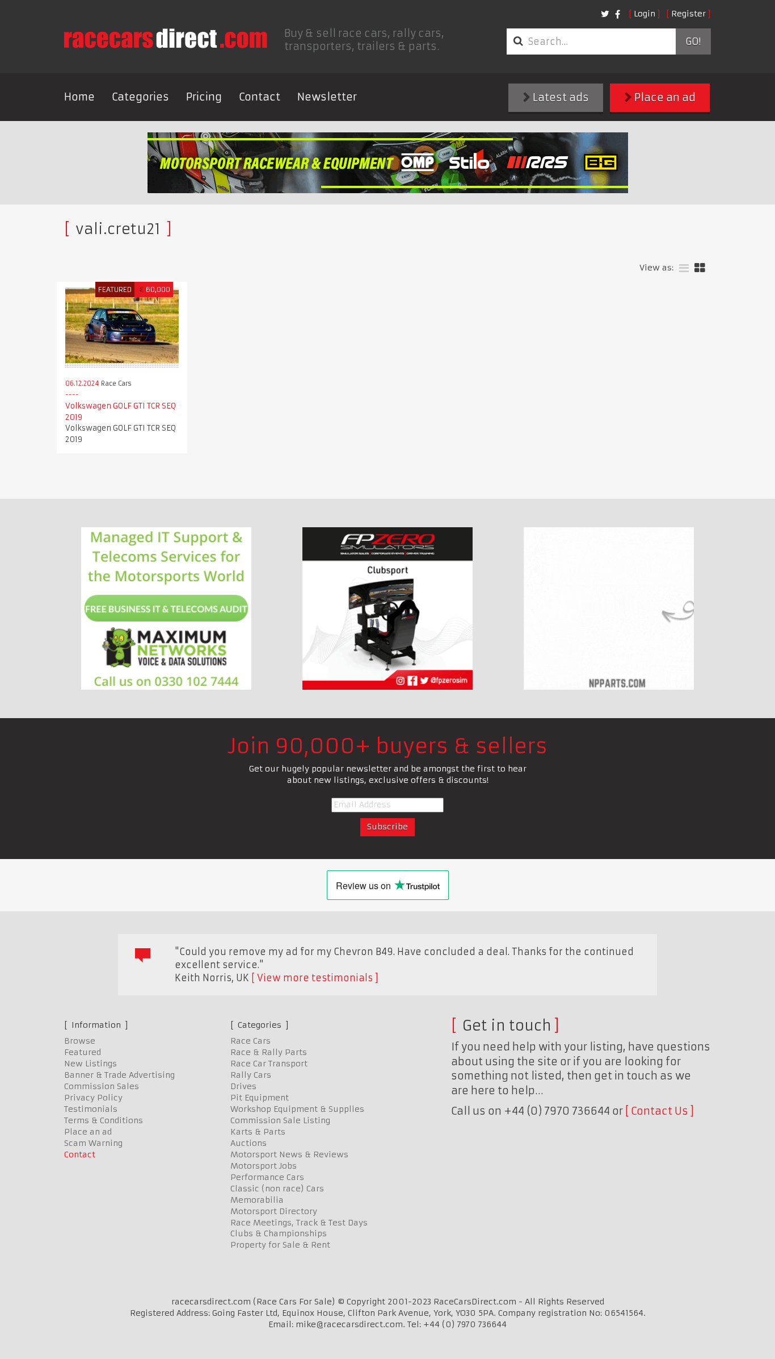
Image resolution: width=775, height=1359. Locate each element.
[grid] (699, 268)
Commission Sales (101, 1086)
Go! (693, 41)
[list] (684, 268)
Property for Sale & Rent (280, 1245)
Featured (82, 1052)
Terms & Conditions (103, 1120)
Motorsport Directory (273, 1211)
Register (688, 14)
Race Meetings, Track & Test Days (299, 1223)
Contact (259, 96)
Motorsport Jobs (263, 1166)
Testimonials (90, 1109)
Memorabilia (257, 1200)
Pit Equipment (259, 1098)
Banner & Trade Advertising (119, 1075)
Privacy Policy (93, 1098)
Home (79, 96)
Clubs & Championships (278, 1233)
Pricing (204, 96)
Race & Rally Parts (268, 1052)
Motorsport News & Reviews (289, 1154)
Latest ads (559, 97)
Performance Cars (267, 1177)
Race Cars (250, 1041)
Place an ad (664, 97)
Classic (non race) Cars (277, 1188)
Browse (79, 1041)
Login (644, 14)
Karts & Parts (257, 1132)
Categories (140, 96)
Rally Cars (250, 1075)
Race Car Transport (269, 1063)
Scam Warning (93, 1143)
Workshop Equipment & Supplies (297, 1109)
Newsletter (327, 96)
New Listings (90, 1063)
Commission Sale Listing (280, 1120)
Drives (243, 1086)
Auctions (248, 1143)
